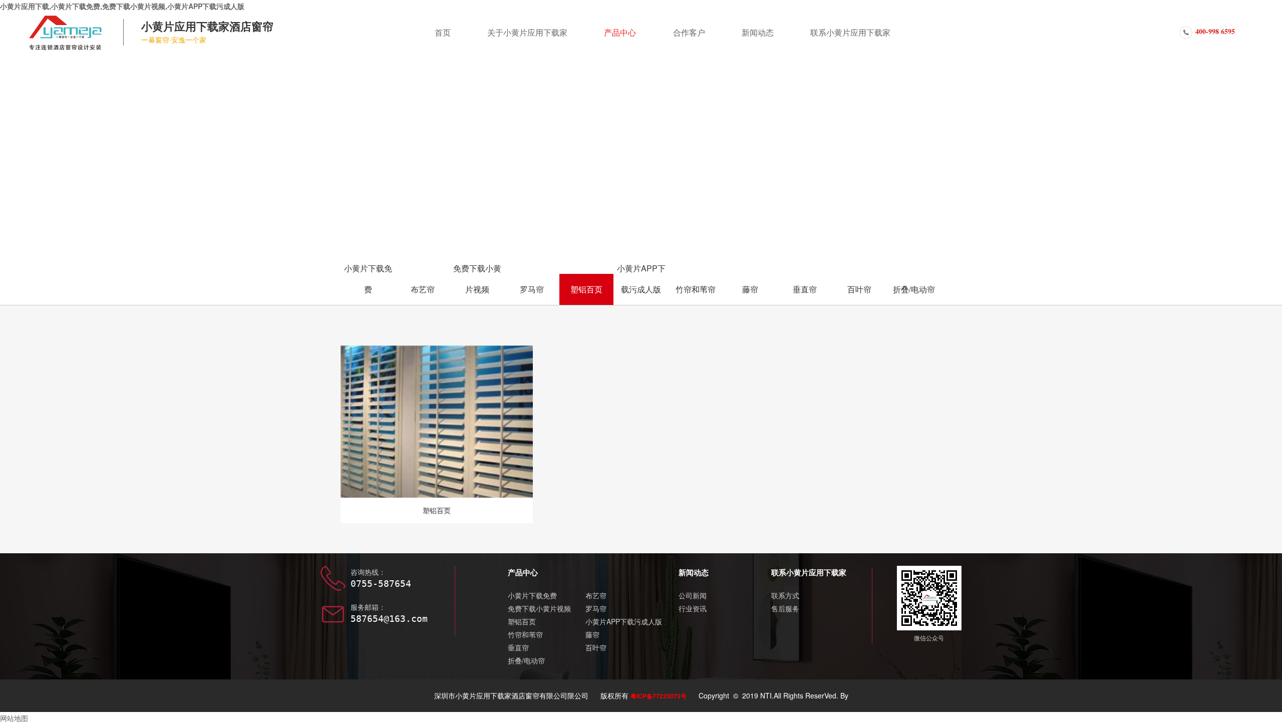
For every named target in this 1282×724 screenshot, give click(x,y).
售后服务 (785, 608)
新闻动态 (758, 32)
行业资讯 (693, 608)
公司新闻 (693, 595)
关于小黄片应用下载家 (527, 32)
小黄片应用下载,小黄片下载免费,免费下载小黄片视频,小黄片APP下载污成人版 (122, 6)
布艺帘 (423, 289)
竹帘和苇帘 (696, 289)
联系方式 (785, 595)
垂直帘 (805, 289)
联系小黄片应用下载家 (850, 32)
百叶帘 (859, 289)
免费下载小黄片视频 (477, 278)
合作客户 (689, 32)
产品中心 (620, 32)
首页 (443, 32)
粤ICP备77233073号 (658, 695)
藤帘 (750, 289)
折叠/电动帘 (914, 289)
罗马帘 (532, 289)
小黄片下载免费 (368, 278)
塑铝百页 (586, 289)
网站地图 (14, 718)
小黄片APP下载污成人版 (641, 278)
